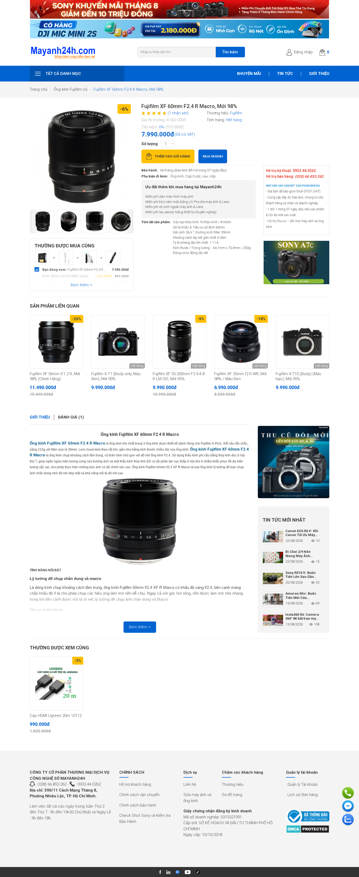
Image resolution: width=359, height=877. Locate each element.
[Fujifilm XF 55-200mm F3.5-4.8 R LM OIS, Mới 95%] (179, 342)
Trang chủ (38, 89)
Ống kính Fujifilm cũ (70, 89)
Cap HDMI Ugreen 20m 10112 (55, 715)
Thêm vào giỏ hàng (172, 156)
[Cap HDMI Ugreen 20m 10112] (56, 683)
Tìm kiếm (230, 52)
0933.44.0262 (89, 784)
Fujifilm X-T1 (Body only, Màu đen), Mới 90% (116, 376)
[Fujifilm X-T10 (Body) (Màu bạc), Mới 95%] (302, 342)
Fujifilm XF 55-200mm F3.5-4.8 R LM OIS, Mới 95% (178, 376)
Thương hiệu (232, 784)
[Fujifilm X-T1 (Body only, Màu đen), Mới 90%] (118, 342)
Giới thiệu (319, 73)
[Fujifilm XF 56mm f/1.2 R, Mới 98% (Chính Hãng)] (56, 342)
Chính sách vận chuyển (139, 794)
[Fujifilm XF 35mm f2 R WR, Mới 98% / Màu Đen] (241, 342)
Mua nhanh (213, 156)
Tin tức (285, 73)
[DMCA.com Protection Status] (307, 829)
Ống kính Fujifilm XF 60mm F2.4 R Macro (140, 434)
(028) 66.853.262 (52, 784)
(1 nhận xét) (178, 113)
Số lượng (149, 143)
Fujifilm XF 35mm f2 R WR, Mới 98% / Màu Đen (240, 376)
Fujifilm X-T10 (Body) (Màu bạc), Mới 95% (298, 376)
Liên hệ (189, 784)
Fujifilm (236, 113)
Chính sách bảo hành (137, 805)
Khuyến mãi (249, 73)
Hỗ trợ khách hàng (135, 784)
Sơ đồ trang (232, 794)
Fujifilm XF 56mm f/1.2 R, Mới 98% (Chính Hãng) (55, 376)
